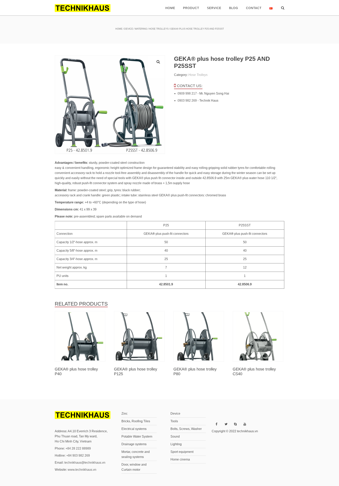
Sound (175, 436)
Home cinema (180, 459)
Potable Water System (136, 436)
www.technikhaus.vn (82, 469)
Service (214, 8)
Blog (233, 8)
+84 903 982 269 (78, 455)
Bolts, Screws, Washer (186, 428)
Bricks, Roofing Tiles (135, 421)
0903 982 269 (187, 100)
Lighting (176, 444)
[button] (158, 62)
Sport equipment (181, 451)
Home (170, 8)
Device (128, 28)
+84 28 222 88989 (78, 448)
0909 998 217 (187, 93)
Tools (174, 421)
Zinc (124, 413)
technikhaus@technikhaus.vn (84, 462)
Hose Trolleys (159, 28)
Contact (254, 8)
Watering (141, 28)
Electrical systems (134, 428)
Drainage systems (134, 444)
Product (191, 8)
